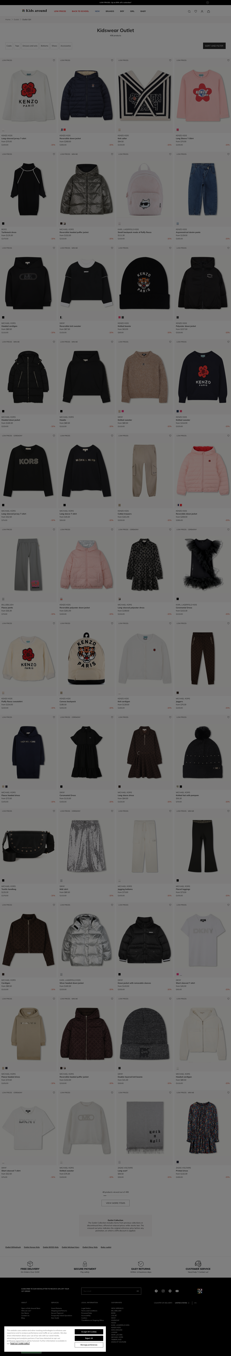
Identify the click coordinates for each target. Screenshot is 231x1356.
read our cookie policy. (20, 1343)
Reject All (89, 1338)
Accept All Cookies (89, 1332)
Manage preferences (88, 1345)
